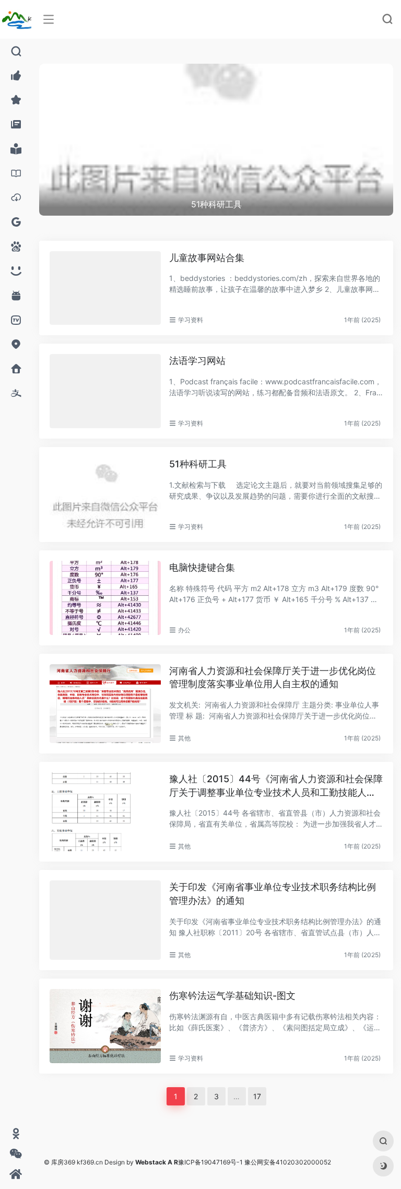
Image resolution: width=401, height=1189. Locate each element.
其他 (184, 738)
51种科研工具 (198, 463)
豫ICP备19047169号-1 (210, 1162)
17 (257, 1096)
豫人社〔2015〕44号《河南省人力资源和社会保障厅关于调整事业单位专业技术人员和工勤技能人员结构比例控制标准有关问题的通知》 (276, 786)
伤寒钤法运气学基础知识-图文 (232, 995)
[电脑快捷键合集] (105, 598)
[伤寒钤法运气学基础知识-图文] (105, 1026)
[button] (368, 71)
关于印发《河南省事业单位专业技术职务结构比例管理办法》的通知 (272, 893)
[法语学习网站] (105, 391)
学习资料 (190, 320)
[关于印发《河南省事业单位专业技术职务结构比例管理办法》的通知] (105, 919)
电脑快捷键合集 (202, 567)
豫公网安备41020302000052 (287, 1162)
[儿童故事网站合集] (105, 288)
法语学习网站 (197, 360)
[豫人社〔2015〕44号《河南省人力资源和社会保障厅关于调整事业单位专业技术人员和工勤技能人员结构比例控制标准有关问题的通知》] (105, 811)
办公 (184, 630)
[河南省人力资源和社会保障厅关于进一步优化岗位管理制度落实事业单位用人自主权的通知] (105, 703)
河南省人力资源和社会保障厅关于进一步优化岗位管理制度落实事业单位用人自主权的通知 (272, 677)
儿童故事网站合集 (206, 257)
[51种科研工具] (105, 494)
